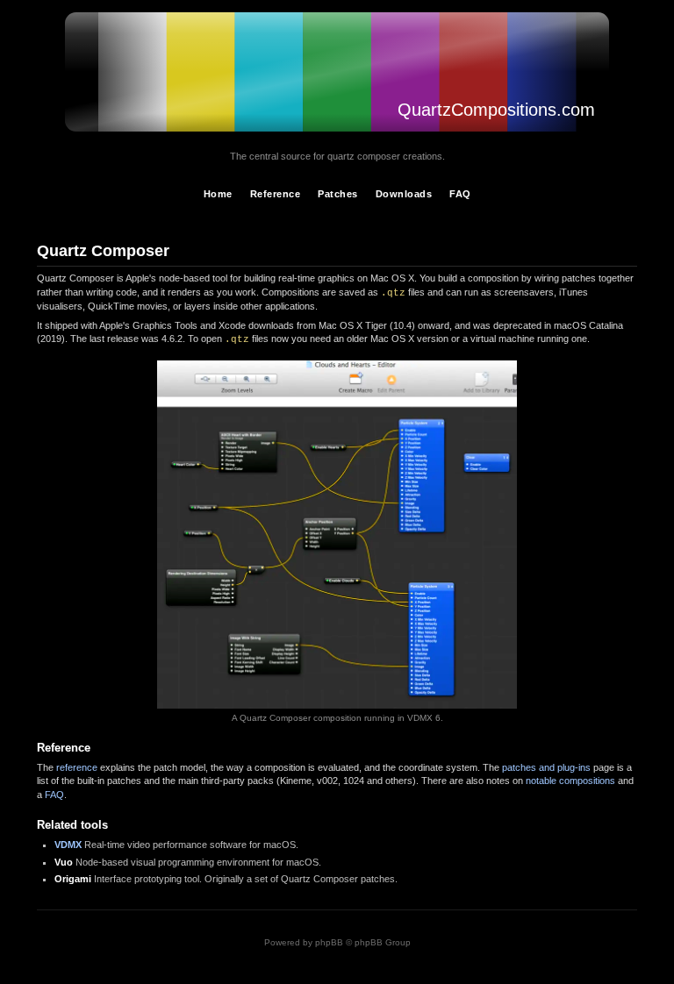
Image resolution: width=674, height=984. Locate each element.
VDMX (68, 844)
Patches (338, 194)
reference (76, 767)
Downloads (404, 194)
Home (218, 194)
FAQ (460, 194)
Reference (275, 194)
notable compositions (570, 780)
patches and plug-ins (546, 767)
